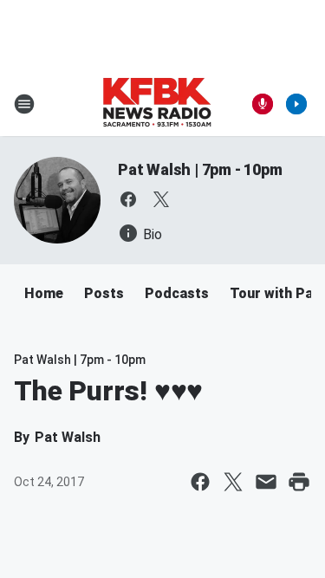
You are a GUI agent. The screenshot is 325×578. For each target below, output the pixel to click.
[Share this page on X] (233, 482)
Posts (104, 293)
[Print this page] (299, 482)
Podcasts (177, 293)
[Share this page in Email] (266, 482)
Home (43, 293)
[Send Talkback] (262, 104)
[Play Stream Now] (296, 104)
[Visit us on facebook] (128, 199)
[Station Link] (156, 104)
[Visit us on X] (161, 199)
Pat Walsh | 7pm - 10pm (200, 169)
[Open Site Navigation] (24, 104)
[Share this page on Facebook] (200, 482)
